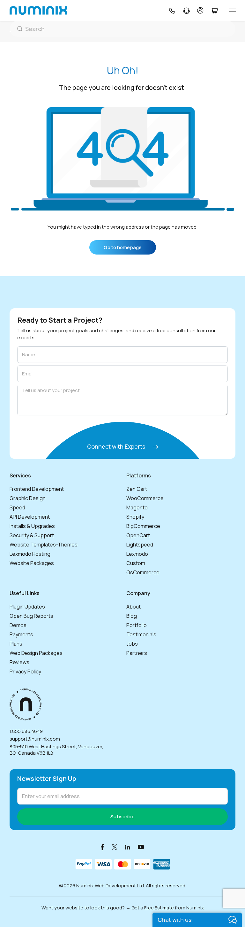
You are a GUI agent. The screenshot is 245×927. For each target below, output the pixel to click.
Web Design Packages (36, 652)
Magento (137, 507)
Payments (21, 634)
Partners (136, 652)
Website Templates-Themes (44, 544)
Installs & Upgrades (32, 526)
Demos (18, 625)
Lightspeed (139, 544)
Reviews (19, 662)
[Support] (186, 10)
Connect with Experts (116, 446)
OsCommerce (143, 572)
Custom (135, 563)
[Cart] (214, 10)
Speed (17, 507)
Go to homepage (123, 247)
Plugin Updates (27, 606)
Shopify (135, 516)
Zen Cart (136, 488)
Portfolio (136, 625)
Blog (131, 615)
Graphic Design (28, 498)
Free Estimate (159, 908)
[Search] (122, 29)
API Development (30, 516)
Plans (16, 643)
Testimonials (141, 634)
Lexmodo (137, 553)
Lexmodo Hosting (30, 553)
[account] (200, 10)
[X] (114, 847)
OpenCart (138, 535)
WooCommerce (145, 498)
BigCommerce (143, 526)
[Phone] (171, 10)
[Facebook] (102, 847)
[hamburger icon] (232, 10)
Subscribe (122, 816)
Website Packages (32, 563)
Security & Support (32, 535)
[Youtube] (141, 847)
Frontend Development (37, 488)
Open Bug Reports (31, 615)
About (133, 606)
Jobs (132, 643)
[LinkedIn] (127, 847)
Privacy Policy (25, 671)
